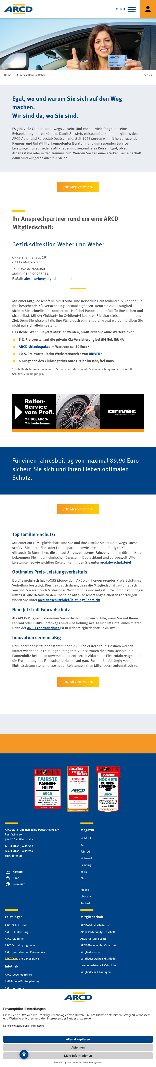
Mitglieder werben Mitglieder (98, 958)
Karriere (18, 871)
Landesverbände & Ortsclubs (98, 965)
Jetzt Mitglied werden (78, 187)
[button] (132, 9)
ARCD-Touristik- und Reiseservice (25, 952)
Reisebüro (19, 884)
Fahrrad (85, 851)
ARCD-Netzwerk (14, 988)
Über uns (86, 896)
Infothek (11, 966)
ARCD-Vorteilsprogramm (20, 945)
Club (83, 878)
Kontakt (85, 903)
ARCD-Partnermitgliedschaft (97, 932)
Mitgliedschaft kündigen (95, 972)
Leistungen (14, 917)
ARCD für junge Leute (93, 938)
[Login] (148, 9)
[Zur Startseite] (18, 9)
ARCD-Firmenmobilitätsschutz (98, 945)
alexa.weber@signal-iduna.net (48, 279)
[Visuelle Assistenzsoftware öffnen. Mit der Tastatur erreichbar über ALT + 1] (24, 1054)
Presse (84, 889)
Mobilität (86, 838)
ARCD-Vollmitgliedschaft (95, 925)
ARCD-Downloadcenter (19, 974)
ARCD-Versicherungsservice (22, 958)
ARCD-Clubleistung (16, 932)
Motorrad (86, 858)
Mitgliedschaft (91, 917)
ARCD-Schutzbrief (15, 925)
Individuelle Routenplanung (22, 981)
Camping (85, 865)
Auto (83, 845)
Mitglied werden (90, 952)
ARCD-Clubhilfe (14, 938)
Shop (16, 878)
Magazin (87, 830)
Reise (83, 871)
